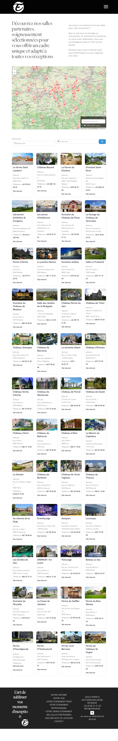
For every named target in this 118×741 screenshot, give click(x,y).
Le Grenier (18, 474)
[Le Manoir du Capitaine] (31, 83)
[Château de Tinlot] (78, 89)
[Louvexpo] (28, 88)
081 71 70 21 (51, 276)
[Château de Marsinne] (68, 85)
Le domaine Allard (71, 347)
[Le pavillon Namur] (57, 90)
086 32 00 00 (75, 405)
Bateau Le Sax (93, 559)
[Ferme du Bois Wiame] (62, 90)
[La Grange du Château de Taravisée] (50, 93)
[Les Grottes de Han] (71, 112)
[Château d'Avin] (65, 77)
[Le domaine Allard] (35, 67)
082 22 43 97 (100, 573)
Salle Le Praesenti (95, 261)
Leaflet (77, 128)
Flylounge (67, 559)
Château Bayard (45, 167)
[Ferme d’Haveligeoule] (74, 95)
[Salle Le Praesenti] (27, 74)
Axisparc (66, 518)
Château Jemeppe (22, 347)
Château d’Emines (95, 347)
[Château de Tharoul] (73, 92)
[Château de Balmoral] (99, 88)
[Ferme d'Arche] (61, 95)
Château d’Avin (21, 433)
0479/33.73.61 (18, 666)
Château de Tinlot (95, 303)
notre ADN (59, 698)
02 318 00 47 (75, 573)
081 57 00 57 (27, 409)
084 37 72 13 (27, 577)
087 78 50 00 (51, 450)
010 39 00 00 (75, 532)
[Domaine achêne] (65, 103)
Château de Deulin (95, 391)
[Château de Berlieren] (101, 73)
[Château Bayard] (57, 83)
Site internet (17, 191)
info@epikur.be (92, 708)
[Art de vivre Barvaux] (74, 98)
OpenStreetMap (93, 128)
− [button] (14, 72)
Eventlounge (43, 518)
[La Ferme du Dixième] (33, 121)
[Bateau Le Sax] (59, 104)
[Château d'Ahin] (73, 86)
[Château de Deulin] (81, 102)
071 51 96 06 (51, 409)
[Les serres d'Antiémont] (75, 108)
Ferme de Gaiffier (71, 601)
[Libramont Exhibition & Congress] (78, 126)
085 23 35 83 (27, 323)
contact (59, 721)
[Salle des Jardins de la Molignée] (56, 100)
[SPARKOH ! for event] (17, 93)
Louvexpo (91, 518)
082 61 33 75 (51, 320)
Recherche (16, 139)
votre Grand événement (59, 711)
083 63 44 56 (75, 663)
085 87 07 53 (100, 320)
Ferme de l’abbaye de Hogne (92, 649)
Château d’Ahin (69, 433)
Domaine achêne (70, 261)
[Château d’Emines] (55, 86)
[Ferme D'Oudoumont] (76, 79)
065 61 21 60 (51, 577)
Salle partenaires (93, 125)
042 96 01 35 (27, 361)
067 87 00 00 (100, 450)
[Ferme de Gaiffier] (58, 86)
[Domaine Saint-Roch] (42, 117)
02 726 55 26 (51, 532)
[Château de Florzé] (89, 86)
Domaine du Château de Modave (19, 306)
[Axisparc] (47, 77)
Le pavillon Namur (46, 261)
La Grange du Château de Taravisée (93, 217)
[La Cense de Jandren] (35, 98)
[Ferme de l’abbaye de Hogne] (54, 96)
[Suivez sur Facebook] (92, 713)
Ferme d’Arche (20, 261)
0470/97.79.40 (18, 494)
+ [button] (14, 68)
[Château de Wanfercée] (45, 89)
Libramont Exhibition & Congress (19, 217)
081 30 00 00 (75, 491)
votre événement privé (59, 701)
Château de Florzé (71, 391)
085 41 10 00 (27, 447)
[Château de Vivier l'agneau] (54, 90)
